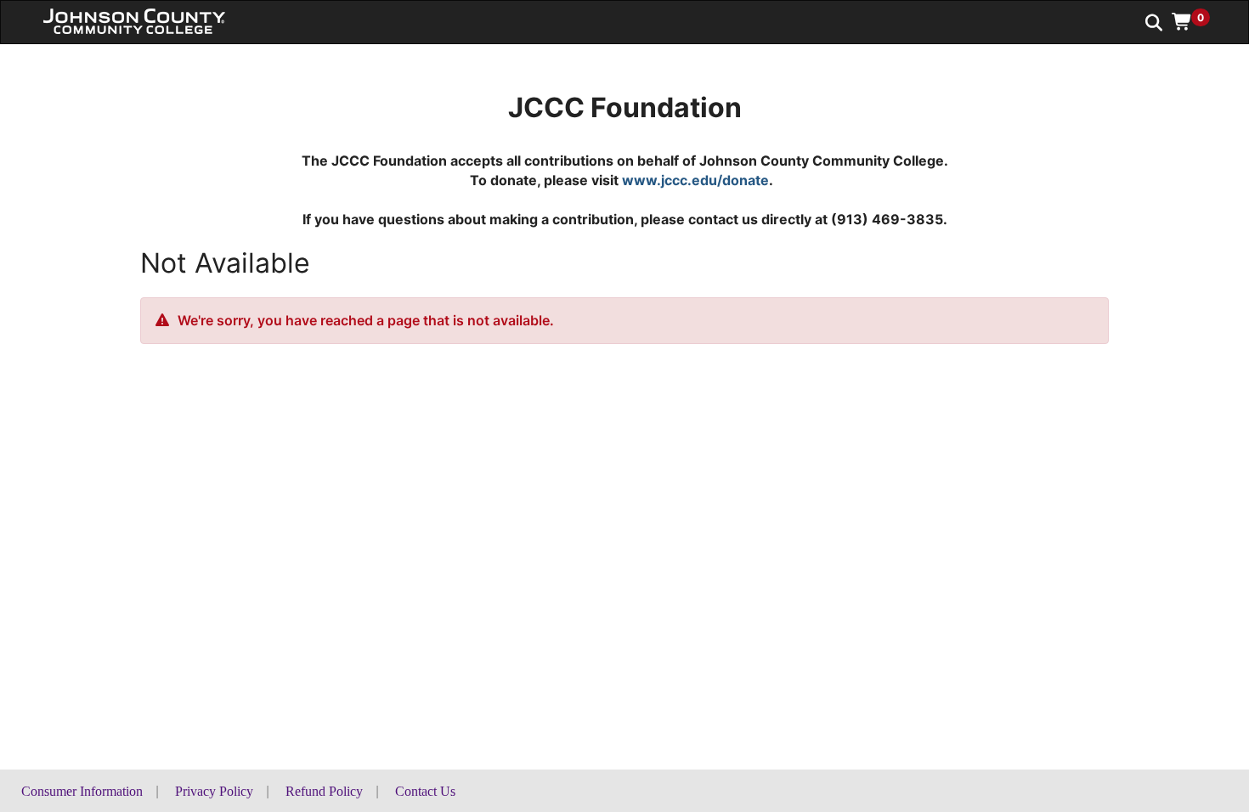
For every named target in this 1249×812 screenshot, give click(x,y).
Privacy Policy (214, 791)
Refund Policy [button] (324, 791)
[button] (1197, 21)
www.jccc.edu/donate (695, 180)
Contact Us (425, 791)
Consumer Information (82, 791)
